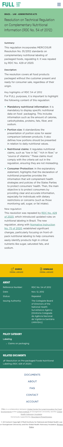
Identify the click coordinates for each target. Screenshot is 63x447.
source (16, 270)
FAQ (32, 388)
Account (32, 401)
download (46, 270)
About (32, 381)
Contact (32, 395)
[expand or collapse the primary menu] (59, 4)
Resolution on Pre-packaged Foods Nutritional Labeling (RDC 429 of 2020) (28, 362)
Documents (32, 374)
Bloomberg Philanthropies (41, 417)
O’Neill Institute (23, 412)
